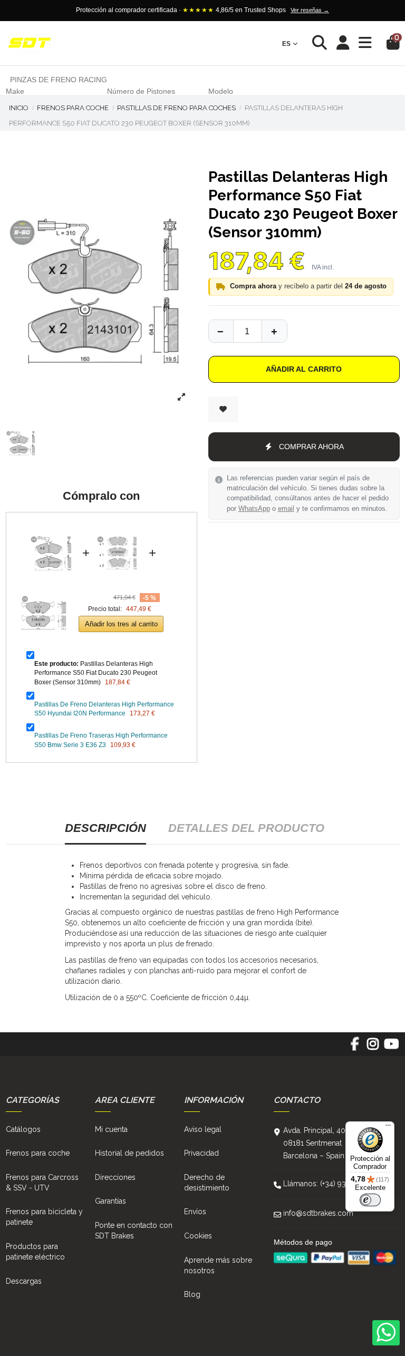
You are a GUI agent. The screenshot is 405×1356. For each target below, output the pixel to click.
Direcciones (115, 1177)
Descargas (24, 1281)
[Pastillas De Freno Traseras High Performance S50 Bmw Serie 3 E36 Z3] (43, 588)
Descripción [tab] (105, 828)
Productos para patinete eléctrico (35, 1251)
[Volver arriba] (274, 331)
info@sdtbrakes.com (318, 1213)
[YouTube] (391, 1047)
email (286, 508)
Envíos (195, 1211)
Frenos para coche (38, 1153)
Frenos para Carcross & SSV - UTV (42, 1182)
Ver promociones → (343, 10)
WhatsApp (254, 508)
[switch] (370, 1200)
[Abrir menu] (365, 43)
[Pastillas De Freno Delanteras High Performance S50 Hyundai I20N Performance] (119, 528)
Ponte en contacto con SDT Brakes (133, 1230)
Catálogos (23, 1129)
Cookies (198, 1236)
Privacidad (201, 1153)
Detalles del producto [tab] (246, 828)
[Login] (343, 43)
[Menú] (388, 1127)
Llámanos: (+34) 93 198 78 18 (332, 1183)
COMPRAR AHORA (311, 446)
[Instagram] (373, 1047)
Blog (192, 1294)
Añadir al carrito (304, 369)
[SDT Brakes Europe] (29, 43)
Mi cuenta (111, 1129)
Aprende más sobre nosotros (218, 1265)
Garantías (110, 1201)
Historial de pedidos (129, 1153)
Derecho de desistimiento (206, 1182)
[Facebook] (354, 1047)
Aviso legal (202, 1129)
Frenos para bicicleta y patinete (44, 1216)
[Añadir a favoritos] (223, 409)
